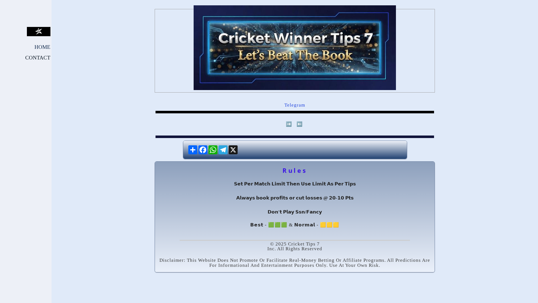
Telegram (294, 105)
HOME (42, 47)
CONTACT (37, 58)
